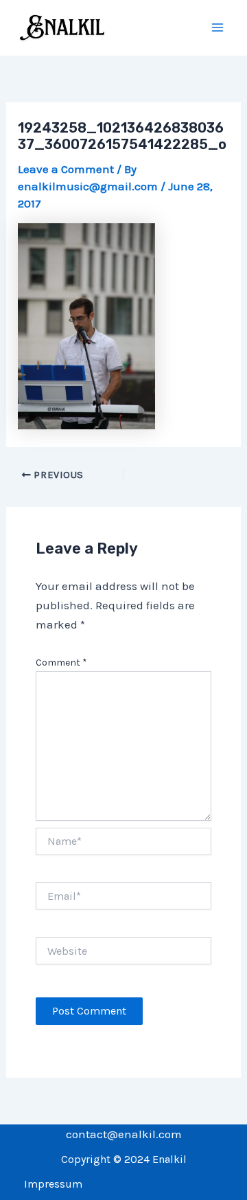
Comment (61, 662)
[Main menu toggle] (218, 28)
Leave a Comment (66, 169)
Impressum (53, 1183)
